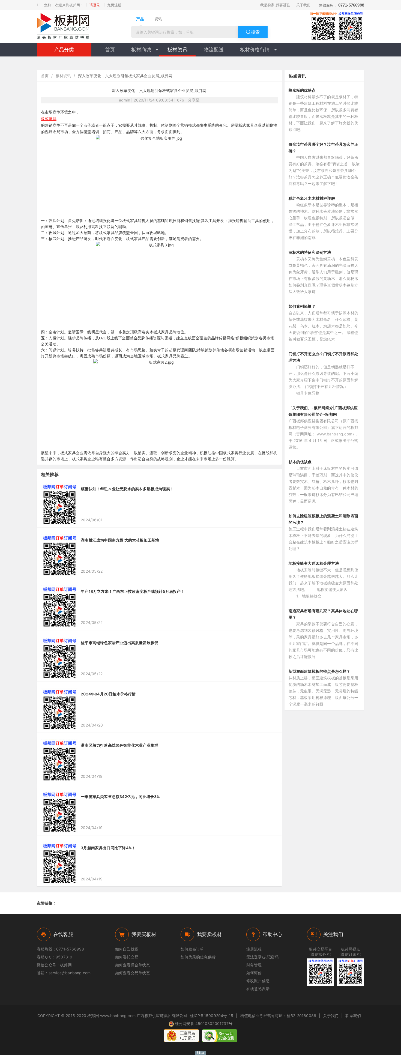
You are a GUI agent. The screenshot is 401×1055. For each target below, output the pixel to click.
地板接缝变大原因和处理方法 (314, 563)
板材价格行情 (255, 49)
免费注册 (114, 5)
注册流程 (254, 949)
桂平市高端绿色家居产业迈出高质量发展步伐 (119, 642)
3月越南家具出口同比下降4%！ (108, 847)
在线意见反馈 (258, 988)
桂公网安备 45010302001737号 (203, 1023)
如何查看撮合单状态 (132, 965)
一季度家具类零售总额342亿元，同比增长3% (120, 796)
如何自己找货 (126, 949)
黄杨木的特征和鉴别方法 (310, 252)
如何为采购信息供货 (198, 957)
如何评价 (254, 972)
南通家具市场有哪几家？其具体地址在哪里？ (323, 614)
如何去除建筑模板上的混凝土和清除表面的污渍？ (323, 519)
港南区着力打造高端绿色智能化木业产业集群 (119, 745)
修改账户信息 (258, 980)
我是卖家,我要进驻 (275, 5)
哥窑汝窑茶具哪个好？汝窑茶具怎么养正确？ (323, 147)
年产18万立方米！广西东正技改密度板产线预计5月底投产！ (133, 591)
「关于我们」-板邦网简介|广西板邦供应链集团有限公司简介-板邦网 (323, 411)
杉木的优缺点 (300, 461)
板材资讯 (177, 49)
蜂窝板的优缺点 (302, 90)
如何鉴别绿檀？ (302, 306)
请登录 (94, 5)
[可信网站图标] (219, 1035)
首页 (110, 49)
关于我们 (303, 5)
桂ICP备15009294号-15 (211, 1015)
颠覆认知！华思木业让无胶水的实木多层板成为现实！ (127, 488)
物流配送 (214, 49)
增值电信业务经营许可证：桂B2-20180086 (278, 1015)
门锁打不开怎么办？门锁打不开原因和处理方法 (323, 357)
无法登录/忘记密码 (262, 957)
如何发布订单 (192, 949)
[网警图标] (181, 1035)
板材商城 (141, 49)
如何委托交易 (126, 957)
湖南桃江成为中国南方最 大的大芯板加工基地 (120, 540)
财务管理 (254, 965)
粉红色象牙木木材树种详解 (312, 198)
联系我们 (353, 1015)
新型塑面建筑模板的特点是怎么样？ (320, 671)
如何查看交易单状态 (132, 972)
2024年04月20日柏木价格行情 (108, 694)
